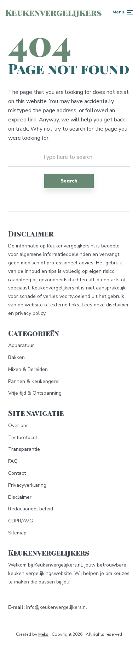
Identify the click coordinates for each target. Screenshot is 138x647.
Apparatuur (21, 345)
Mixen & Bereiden (28, 369)
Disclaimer (19, 497)
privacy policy (30, 313)
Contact (17, 473)
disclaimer (117, 304)
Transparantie (24, 449)
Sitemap (17, 532)
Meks (43, 634)
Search (69, 181)
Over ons (18, 425)
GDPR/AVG (20, 520)
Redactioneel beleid (30, 508)
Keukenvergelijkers (53, 12)
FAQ (13, 461)
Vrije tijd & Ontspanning (35, 393)
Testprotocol (22, 437)
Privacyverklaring (27, 485)
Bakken (16, 357)
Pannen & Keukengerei (33, 381)
